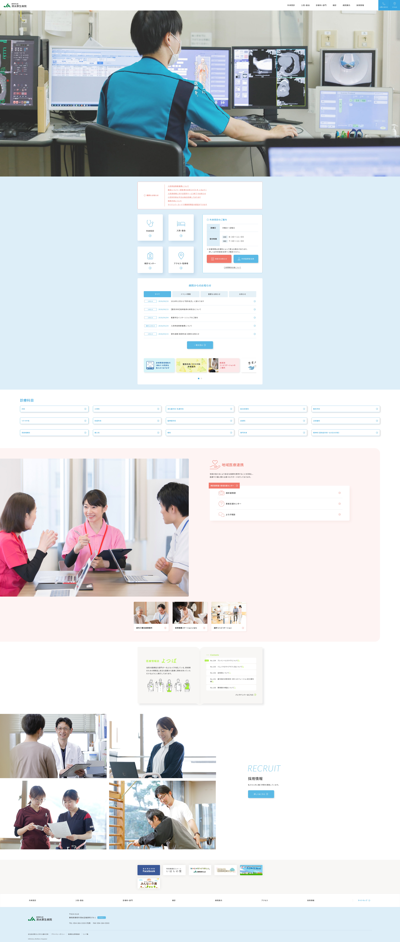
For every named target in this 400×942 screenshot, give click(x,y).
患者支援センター (233, 503)
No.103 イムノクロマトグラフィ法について (226, 667)
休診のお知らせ (221, 258)
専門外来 (243, 433)
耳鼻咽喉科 (26, 433)
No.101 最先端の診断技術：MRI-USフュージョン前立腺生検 (232, 680)
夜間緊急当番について (233, 267)
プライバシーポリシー (58, 934)
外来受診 (291, 5)
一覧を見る (198, 345)
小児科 (97, 409)
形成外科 (98, 421)
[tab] (198, 378)
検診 (335, 5)
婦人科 (97, 433)
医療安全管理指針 (74, 934)
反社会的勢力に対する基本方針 (38, 934)
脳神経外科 (172, 421)
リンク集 (85, 934)
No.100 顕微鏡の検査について (222, 687)
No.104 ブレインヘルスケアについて (222, 660)
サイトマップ (362, 900)
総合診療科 (244, 409)
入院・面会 (305, 5)
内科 (23, 409)
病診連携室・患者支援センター (223, 485)
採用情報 (360, 5)
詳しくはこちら (259, 794)
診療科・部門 (321, 5)
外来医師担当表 (247, 258)
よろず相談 (230, 514)
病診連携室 (231, 493)
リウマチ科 (25, 421)
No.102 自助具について (219, 673)
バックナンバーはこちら (244, 694)
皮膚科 (242, 421)
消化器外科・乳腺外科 (176, 409)
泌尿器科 (316, 421)
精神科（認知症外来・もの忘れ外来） (326, 433)
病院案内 (346, 5)
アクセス (264, 900)
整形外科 (316, 409)
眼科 (169, 433)
